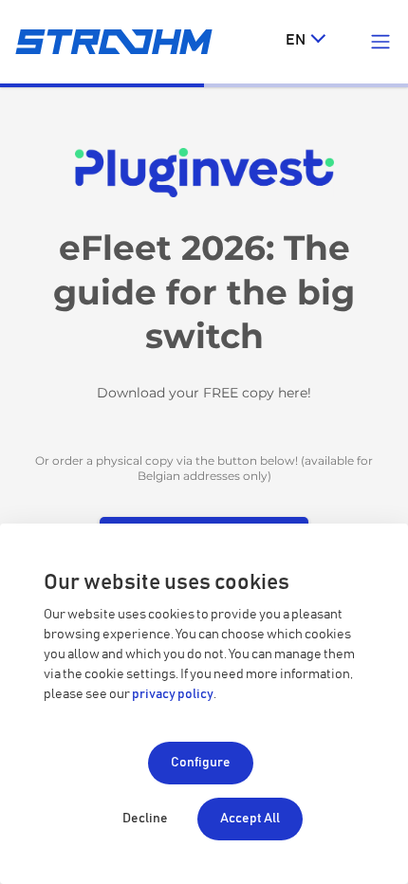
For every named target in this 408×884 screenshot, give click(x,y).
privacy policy (172, 694)
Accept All (250, 818)
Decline (145, 818)
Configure (201, 762)
